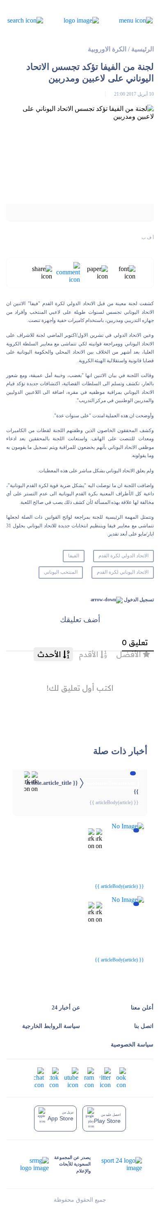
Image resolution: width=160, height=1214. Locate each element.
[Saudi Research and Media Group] (33, 1164)
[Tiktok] (54, 1077)
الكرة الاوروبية (107, 49)
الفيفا (73, 556)
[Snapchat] (39, 1077)
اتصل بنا (143, 1026)
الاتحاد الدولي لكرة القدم (123, 556)
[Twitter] (105, 1077)
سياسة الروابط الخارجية (51, 1026)
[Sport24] (116, 1164)
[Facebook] (121, 1077)
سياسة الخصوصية (132, 1045)
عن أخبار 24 (66, 1008)
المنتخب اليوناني (61, 572)
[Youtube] (71, 1077)
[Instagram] (89, 1077)
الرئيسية (142, 49)
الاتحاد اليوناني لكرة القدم (123, 572)
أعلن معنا (142, 1008)
